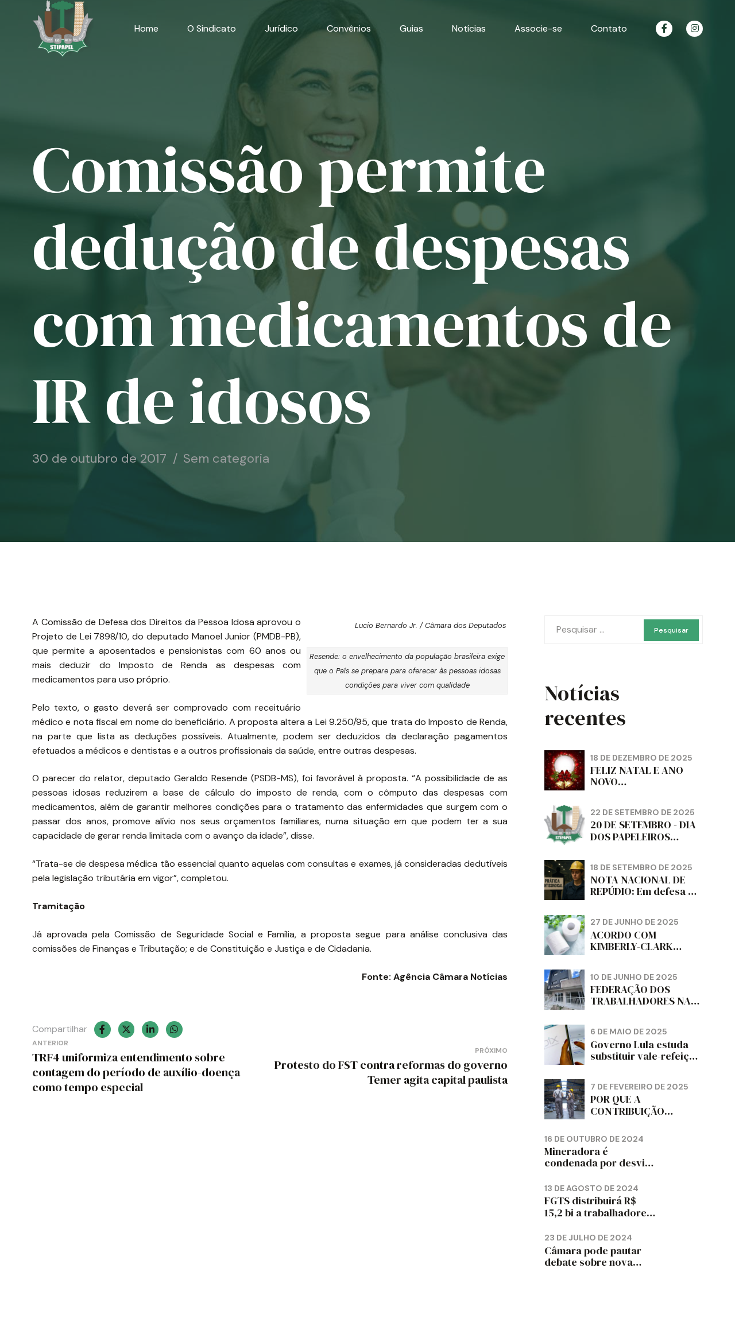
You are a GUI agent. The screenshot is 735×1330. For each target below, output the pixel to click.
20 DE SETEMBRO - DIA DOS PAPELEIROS (643, 830)
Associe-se (538, 28)
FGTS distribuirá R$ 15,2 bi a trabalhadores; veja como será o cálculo (599, 1217)
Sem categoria (226, 458)
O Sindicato (211, 28)
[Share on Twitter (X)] (126, 1029)
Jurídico (281, 28)
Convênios (349, 28)
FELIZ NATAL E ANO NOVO (636, 776)
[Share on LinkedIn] (150, 1029)
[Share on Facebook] (102, 1029)
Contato (609, 28)
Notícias (469, 28)
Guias (411, 28)
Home (146, 28)
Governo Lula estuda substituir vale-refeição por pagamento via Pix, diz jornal (645, 1061)
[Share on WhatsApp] (174, 1029)
